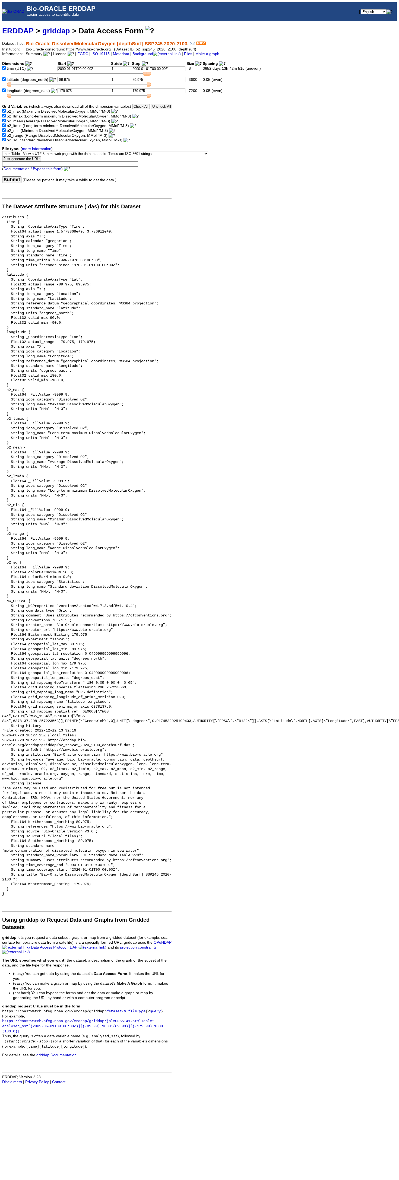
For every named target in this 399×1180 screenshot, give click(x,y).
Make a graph (207, 54)
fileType (136, 1011)
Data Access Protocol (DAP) (55, 947)
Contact (58, 1082)
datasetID (116, 1011)
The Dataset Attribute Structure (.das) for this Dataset (71, 206)
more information (36, 149)
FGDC (82, 54)
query (155, 1011)
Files (188, 54)
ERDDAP (18, 31)
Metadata (121, 54)
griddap (56, 31)
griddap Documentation (56, 1055)
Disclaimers (12, 1082)
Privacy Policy (37, 1082)
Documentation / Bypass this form (32, 169)
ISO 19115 (100, 54)
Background (142, 54)
